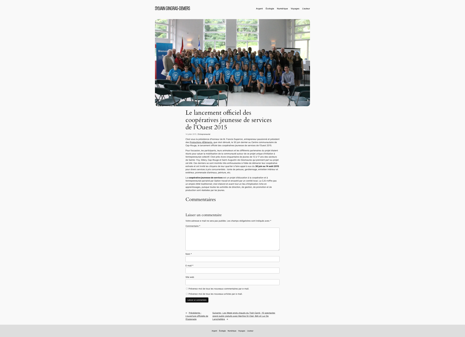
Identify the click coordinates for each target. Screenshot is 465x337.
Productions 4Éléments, (201, 142)
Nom (189, 254)
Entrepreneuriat (204, 134)
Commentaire (193, 226)
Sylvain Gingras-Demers (172, 8)
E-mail (189, 265)
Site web (190, 277)
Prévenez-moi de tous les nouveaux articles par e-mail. (215, 294)
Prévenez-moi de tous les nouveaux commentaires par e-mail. (219, 289)
